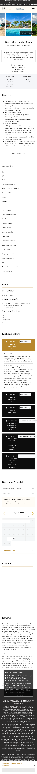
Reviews (10, 87)
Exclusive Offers (9, 83)
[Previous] (3, 25)
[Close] (30, 676)
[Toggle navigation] (33, 9)
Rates (27, 82)
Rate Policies (9, 551)
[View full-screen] (28, 33)
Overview (10, 77)
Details (10, 79)
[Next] (34, 25)
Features (27, 77)
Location (27, 79)
